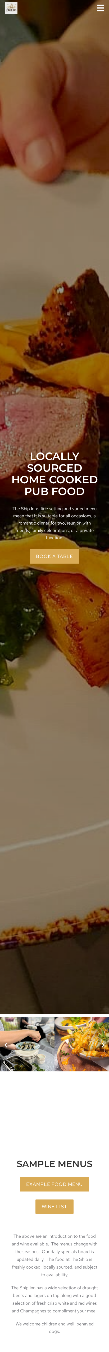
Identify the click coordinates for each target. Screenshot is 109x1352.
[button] (100, 8)
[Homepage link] (11, 8)
